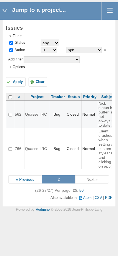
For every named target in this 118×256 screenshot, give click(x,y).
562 (18, 114)
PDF (108, 198)
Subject (108, 96)
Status (19, 42)
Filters (18, 36)
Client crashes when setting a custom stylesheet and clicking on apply (107, 148)
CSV (98, 198)
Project (37, 96)
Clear (40, 82)
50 (81, 190)
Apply (18, 82)
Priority (90, 96)
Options (19, 67)
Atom (87, 198)
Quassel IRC (36, 114)
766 (18, 148)
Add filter (15, 59)
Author (19, 50)
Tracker (58, 96)
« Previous (25, 179)
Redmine (43, 210)
